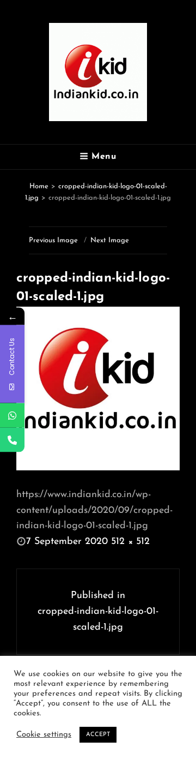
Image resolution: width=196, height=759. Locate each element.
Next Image (109, 240)
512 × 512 (130, 542)
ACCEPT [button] (98, 735)
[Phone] (12, 439)
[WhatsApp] (12, 415)
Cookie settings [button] (43, 735)
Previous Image (53, 240)
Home (38, 186)
